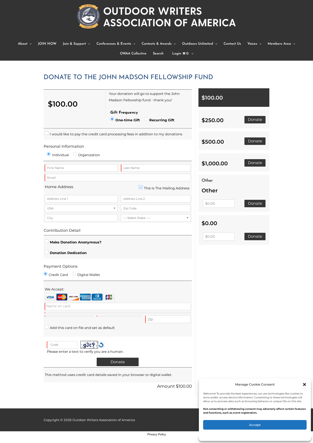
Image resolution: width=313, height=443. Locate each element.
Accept (255, 425)
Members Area (279, 44)
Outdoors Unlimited (197, 44)
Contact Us (232, 44)
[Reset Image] (101, 345)
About (22, 44)
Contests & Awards (157, 44)
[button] (304, 384)
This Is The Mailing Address (167, 188)
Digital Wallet (88, 275)
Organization (89, 155)
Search (158, 53)
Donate (255, 119)
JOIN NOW (47, 44)
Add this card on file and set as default (82, 328)
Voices (252, 44)
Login (180, 53)
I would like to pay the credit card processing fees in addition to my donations (116, 134)
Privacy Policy (156, 434)
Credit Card (58, 275)
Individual (60, 155)
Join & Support (74, 44)
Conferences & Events (113, 44)
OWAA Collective (133, 53)
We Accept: (54, 289)
